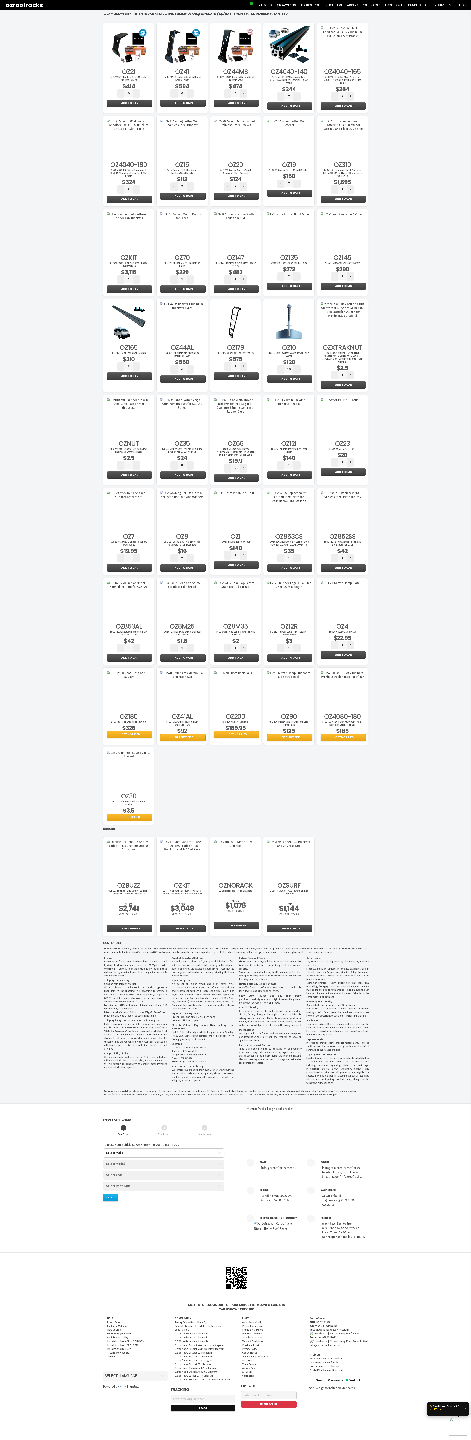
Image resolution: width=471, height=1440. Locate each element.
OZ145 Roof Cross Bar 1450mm (342, 263)
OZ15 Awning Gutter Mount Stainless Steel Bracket (182, 171)
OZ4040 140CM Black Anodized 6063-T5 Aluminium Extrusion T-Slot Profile (289, 80)
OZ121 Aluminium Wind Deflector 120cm (289, 450)
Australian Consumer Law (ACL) (142, 952)
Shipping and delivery (117, 980)
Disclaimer (312, 1020)
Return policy (314, 958)
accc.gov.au (335, 948)
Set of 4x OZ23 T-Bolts (342, 449)
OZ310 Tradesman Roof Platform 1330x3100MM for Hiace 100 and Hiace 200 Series (342, 173)
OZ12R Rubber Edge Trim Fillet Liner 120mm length (289, 633)
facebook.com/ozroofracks (340, 1172)
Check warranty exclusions (330, 1015)
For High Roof (311, 5)
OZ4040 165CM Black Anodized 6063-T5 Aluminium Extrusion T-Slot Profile (342, 80)
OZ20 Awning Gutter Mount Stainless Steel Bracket (235, 171)
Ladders (352, 5)
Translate (133, 1386)
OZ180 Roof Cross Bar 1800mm (129, 721)
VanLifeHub (248, 1375)
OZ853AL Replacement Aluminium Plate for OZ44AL (128, 633)
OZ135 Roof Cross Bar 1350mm (289, 263)
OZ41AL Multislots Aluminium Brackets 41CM (182, 723)
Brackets (264, 5)
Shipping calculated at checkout (120, 984)
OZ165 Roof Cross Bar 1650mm (128, 352)
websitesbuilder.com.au (341, 1388)
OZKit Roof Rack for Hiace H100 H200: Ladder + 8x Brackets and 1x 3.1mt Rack (182, 892)
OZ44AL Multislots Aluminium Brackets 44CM (182, 354)
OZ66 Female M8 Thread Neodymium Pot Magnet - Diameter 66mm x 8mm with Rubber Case (235, 452)
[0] (249, 5)
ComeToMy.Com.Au (320, 1362)
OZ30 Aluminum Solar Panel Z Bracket (128, 803)
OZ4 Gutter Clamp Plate (342, 631)
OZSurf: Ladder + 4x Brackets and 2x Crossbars (289, 892)
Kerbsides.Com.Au (319, 1358)
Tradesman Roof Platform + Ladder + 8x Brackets (128, 264)
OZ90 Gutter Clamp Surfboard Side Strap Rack (288, 723)
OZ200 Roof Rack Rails (235, 721)
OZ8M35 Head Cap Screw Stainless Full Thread (235, 633)
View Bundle (130, 928)
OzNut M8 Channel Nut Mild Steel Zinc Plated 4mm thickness (128, 450)
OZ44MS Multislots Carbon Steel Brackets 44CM (235, 78)
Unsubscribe (268, 1404)
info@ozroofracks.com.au (278, 1168)
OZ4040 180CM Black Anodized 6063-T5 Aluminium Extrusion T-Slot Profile (128, 173)
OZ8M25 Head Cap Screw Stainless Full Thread (182, 633)
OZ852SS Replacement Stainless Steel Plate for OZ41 (342, 543)
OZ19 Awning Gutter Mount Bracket (289, 170)
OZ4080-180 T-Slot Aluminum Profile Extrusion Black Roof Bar (342, 723)
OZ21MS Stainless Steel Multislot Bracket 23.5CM (128, 78)
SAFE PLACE (110, 994)
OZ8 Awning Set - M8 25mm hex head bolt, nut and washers (182, 543)
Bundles (414, 5)
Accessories (394, 5)
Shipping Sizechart (182, 1080)
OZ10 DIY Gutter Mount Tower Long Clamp (289, 354)
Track (203, 1408)
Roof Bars (334, 5)
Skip (109, 1197)
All (426, 5)
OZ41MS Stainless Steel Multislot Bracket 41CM (182, 78)
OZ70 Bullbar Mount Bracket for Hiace (182, 264)
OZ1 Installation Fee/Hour (235, 541)
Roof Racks (371, 5)
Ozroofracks (24, 5)
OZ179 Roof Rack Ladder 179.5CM (235, 352)
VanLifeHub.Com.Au (320, 1366)
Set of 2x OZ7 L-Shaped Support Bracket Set (129, 543)
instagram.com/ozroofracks (341, 1168)
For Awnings (285, 5)
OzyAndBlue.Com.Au (320, 1370)
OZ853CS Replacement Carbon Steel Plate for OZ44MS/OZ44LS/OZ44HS (289, 543)
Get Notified (130, 734)
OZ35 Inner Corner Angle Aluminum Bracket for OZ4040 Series (182, 450)
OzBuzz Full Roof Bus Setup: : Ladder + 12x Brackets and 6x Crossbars (128, 892)
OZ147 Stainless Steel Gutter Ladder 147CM (235, 264)
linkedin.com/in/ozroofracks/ (342, 1176)
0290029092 (442, 5)
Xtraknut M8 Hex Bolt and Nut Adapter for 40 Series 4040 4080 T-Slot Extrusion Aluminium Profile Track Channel (342, 357)
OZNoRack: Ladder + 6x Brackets (235, 890)
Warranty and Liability (319, 1001)
